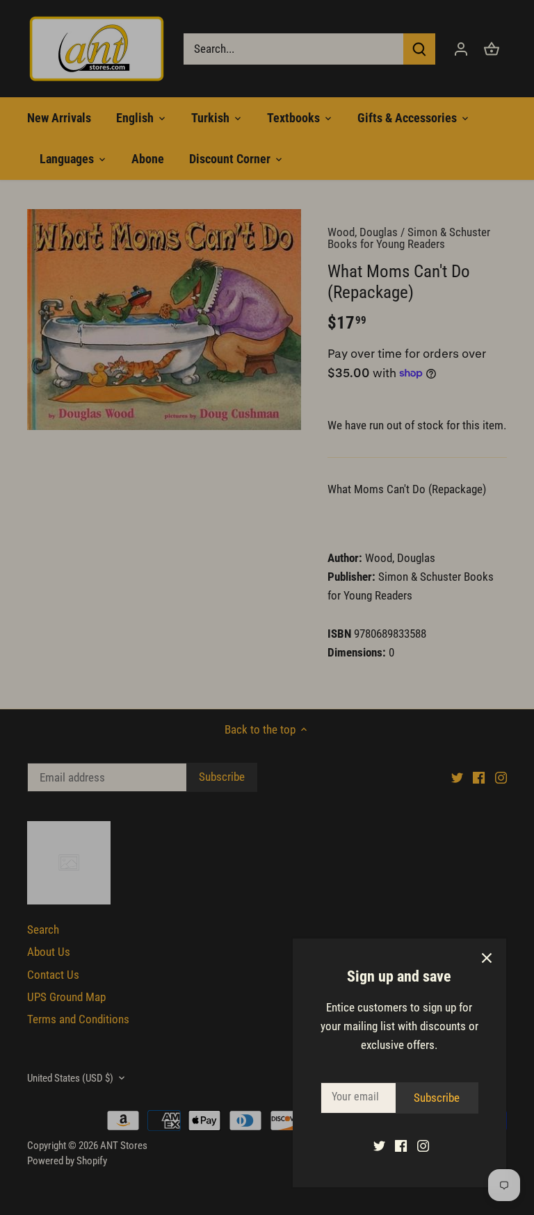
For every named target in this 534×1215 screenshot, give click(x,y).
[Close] (486, 958)
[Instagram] (423, 1145)
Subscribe (437, 1098)
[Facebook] (401, 1145)
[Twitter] (379, 1145)
